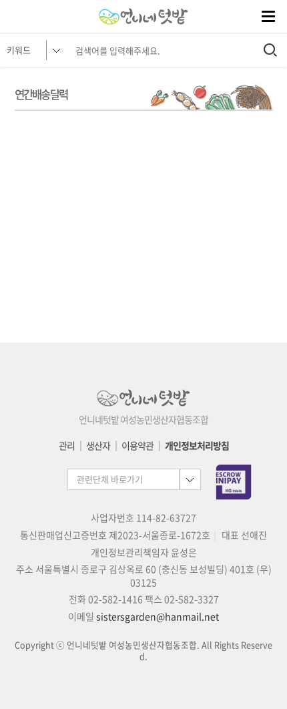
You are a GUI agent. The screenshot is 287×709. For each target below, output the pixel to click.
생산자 (98, 445)
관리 (67, 445)
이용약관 (137, 445)
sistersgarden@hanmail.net (157, 616)
